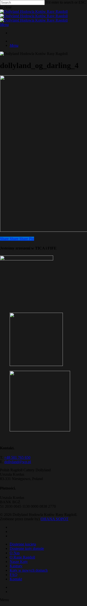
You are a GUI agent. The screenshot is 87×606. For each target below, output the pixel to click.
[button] (4, 25)
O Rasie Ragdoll (22, 557)
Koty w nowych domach (29, 570)
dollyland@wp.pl (17, 462)
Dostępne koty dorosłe (27, 548)
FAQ (13, 575)
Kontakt (16, 579)
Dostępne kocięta (23, 544)
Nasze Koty (19, 561)
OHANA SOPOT (54, 519)
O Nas (15, 553)
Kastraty (16, 566)
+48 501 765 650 (17, 457)
